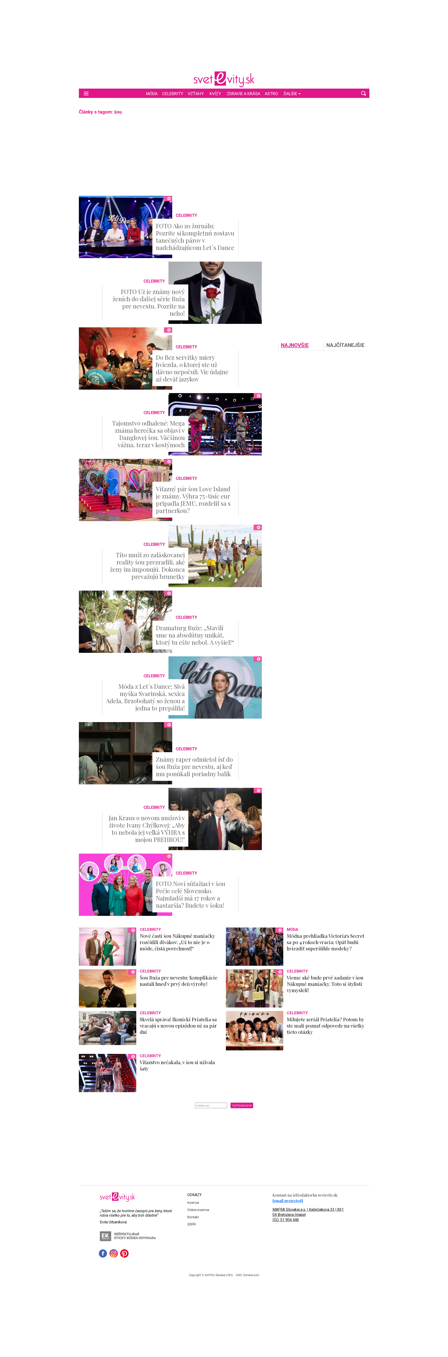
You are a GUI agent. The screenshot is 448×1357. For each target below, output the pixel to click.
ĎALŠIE (290, 93)
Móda (152, 93)
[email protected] (288, 1200)
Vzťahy (196, 93)
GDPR (191, 1224)
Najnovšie (295, 345)
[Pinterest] (124, 1253)
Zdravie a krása (243, 93)
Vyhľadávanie (242, 1105)
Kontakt (193, 1217)
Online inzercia (198, 1210)
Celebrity (172, 93)
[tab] (301, 346)
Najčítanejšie (345, 345)
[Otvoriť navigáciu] (86, 93)
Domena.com (251, 1275)
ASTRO (271, 93)
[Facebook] (103, 1253)
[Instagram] (113, 1253)
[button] (363, 93)
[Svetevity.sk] (224, 79)
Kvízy (215, 93)
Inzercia (193, 1202)
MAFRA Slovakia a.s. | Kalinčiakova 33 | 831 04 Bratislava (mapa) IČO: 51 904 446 (308, 1214)
